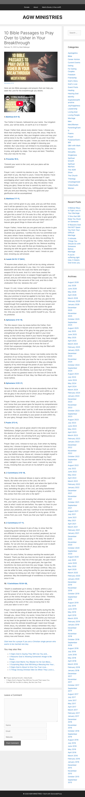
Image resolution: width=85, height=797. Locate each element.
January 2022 (73, 487)
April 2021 (72, 524)
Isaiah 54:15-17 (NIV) (15, 259)
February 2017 (74, 713)
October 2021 (73, 502)
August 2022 (73, 465)
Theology (72, 179)
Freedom (71, 75)
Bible (70, 56)
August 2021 (73, 511)
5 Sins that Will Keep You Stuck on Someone (74, 219)
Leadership (72, 109)
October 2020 (74, 548)
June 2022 (72, 472)
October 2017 (73, 685)
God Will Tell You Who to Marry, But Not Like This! (23, 682)
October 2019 (73, 594)
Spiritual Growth (17, 678)
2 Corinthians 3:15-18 (15, 473)
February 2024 (74, 393)
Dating (70, 66)
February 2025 (74, 347)
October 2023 (74, 411)
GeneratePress (56, 794)
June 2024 (72, 380)
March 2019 (73, 618)
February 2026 (74, 301)
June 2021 (72, 517)
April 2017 (72, 707)
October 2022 (73, 456)
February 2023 (74, 439)
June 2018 (72, 655)
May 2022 (72, 475)
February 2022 (74, 484)
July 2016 (72, 743)
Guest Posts (73, 87)
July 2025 (72, 331)
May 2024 (72, 383)
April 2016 (72, 752)
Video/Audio (28, 678)
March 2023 (73, 435)
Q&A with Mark (74, 146)
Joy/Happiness (74, 106)
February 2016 (74, 759)
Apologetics (73, 53)
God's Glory (73, 81)
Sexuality (71, 152)
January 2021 (73, 533)
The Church (73, 176)
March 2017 (73, 710)
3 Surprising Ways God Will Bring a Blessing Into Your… (32, 664)
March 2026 (73, 298)
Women (71, 188)
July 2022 (72, 469)
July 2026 (72, 286)
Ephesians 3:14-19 (14, 320)
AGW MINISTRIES (42, 17)
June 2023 (72, 426)
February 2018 (74, 667)
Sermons (71, 149)
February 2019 (74, 622)
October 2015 (73, 777)
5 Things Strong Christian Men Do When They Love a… (32, 670)
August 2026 (73, 282)
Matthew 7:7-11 (12, 199)
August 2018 (73, 648)
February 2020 (74, 576)
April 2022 (72, 478)
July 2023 (72, 423)
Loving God (72, 112)
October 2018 (73, 639)
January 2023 (73, 442)
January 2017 (73, 716)
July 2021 (72, 514)
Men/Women (73, 125)
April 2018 (72, 661)
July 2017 (72, 697)
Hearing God (73, 94)
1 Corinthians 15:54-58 (17, 583)
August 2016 (73, 740)
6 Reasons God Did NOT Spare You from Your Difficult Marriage (74, 230)
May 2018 (72, 658)
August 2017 (73, 694)
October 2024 (74, 365)
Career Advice (74, 59)
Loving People (74, 115)
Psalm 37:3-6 (11, 423)
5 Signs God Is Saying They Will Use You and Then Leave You (27, 680)
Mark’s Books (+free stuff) (51, 7)
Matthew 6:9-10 (12, 117)
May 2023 (72, 429)
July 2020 (72, 560)
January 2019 (73, 625)
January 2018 (73, 670)
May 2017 (72, 704)
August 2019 (73, 603)
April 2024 (72, 386)
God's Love (72, 84)
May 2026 (72, 292)
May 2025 (72, 338)
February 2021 (74, 530)
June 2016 (72, 746)
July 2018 (72, 652)
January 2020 (73, 579)
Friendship (72, 78)
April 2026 (72, 295)
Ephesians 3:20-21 (14, 383)
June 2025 (72, 334)
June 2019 (72, 609)
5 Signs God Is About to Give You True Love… (28, 667)
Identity (71, 97)
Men (70, 121)
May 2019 (72, 612)
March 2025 (73, 344)
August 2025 (73, 328)
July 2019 (72, 606)
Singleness (72, 155)
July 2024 (72, 377)
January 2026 (73, 304)
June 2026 (72, 289)
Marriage (71, 118)
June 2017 (72, 700)
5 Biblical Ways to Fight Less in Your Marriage (74, 210)
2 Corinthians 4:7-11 (15, 523)
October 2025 (73, 319)
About (36, 7)
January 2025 (73, 350)
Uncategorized (74, 182)
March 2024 (73, 390)
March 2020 (73, 573)
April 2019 (72, 615)
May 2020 (72, 566)
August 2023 (73, 420)
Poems (71, 133)
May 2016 (72, 749)
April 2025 (72, 341)
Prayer (8, 678)
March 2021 (73, 527)
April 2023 (72, 432)
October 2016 (73, 731)
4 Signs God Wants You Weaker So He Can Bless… (30, 662)
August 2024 (73, 374)
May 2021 (72, 521)
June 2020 (72, 563)
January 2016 (73, 762)
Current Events (74, 63)
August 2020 (73, 557)
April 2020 (72, 569)
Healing (71, 90)
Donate (26, 7)
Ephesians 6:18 (9, 83)
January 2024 (73, 396)
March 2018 (73, 664)
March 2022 (73, 481)
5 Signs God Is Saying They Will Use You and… (28, 654)
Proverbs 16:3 (12, 159)
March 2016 (73, 756)
